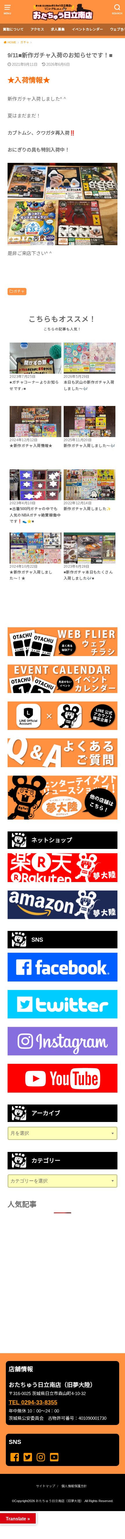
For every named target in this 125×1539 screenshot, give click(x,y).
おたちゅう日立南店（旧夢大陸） (60, 1501)
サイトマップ (45, 1486)
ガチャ (19, 291)
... (58, 1513)
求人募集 (58, 29)
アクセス (37, 29)
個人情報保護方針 (74, 1486)
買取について (13, 29)
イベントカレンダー (87, 29)
